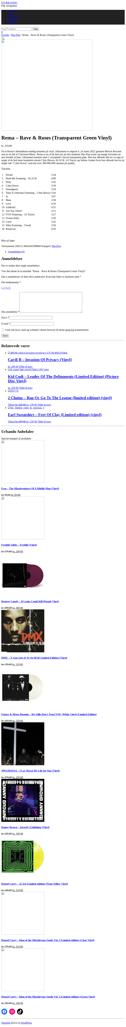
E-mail (5, 323)
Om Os (11, 23)
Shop (10, 14)
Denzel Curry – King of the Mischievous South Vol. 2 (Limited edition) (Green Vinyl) (48, 996)
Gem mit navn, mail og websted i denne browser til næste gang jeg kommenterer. (47, 329)
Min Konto (13, 17)
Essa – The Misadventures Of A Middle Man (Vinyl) (30, 488)
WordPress (26, 1022)
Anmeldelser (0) (16, 251)
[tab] (66, 251)
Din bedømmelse (11, 282)
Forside (5, 35)
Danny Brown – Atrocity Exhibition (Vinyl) (25, 827)
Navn (5, 317)
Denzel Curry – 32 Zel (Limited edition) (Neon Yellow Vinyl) (34, 883)
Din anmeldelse (10, 311)
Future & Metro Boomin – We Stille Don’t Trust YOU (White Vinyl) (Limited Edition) (49, 714)
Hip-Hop (15, 35)
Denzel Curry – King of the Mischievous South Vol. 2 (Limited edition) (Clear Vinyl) (47, 940)
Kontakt (12, 20)
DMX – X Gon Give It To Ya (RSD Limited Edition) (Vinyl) (34, 657)
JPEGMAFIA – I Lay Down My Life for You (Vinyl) (30, 770)
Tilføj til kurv (26, 366)
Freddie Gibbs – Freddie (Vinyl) (19, 544)
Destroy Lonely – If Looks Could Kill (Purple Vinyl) (30, 601)
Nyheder (12, 11)
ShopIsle (6, 1022)
